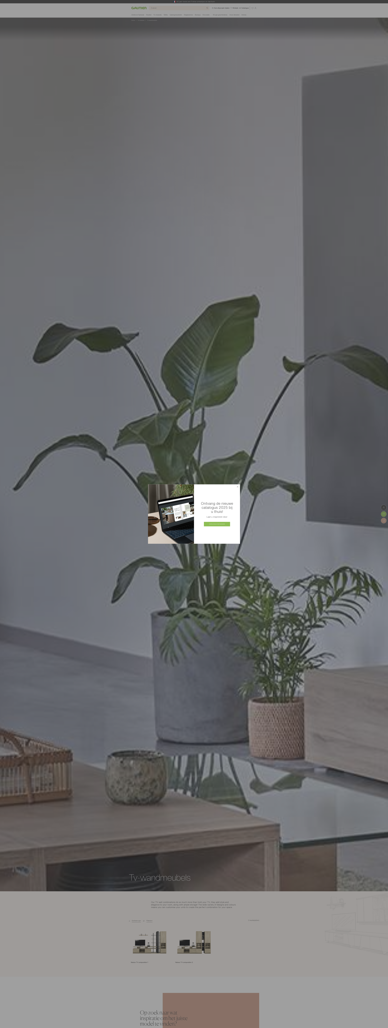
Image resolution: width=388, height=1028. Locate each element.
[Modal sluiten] (237, 487)
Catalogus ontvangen (217, 524)
